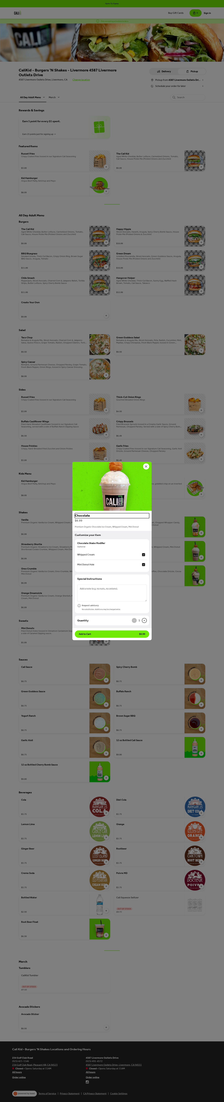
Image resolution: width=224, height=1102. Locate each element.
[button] (112, 486)
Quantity (83, 620)
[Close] (146, 466)
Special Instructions (89, 578)
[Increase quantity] (144, 620)
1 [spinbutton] (139, 620)
